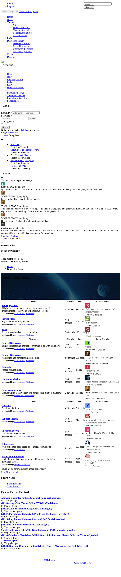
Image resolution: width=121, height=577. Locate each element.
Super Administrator (22, 464)
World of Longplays (28, 11)
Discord (10, 57)
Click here (24, 130)
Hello (87, 333)
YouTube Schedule (16, 95)
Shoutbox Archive (9, 236)
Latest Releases (20, 35)
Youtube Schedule (21, 30)
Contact (10, 54)
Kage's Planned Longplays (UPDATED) (102, 382)
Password (6, 115)
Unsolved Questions (22, 51)
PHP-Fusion (49, 560)
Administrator (19, 314)
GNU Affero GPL (82, 563)
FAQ (9, 38)
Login (10, 3)
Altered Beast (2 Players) (22, 160)
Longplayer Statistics (22, 33)
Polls (9, 82)
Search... (89, 7)
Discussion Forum (15, 41)
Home (10, 17)
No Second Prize (18, 166)
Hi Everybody (91, 323)
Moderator (30, 314)
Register (11, 6)
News (10, 19)
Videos (10, 22)
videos (88, 347)
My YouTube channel (94, 409)
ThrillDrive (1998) (93, 371)
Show (32, 119)
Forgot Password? (9, 132)
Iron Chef (14, 144)
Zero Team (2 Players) (20, 155)
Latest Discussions (21, 46)
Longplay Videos (15, 79)
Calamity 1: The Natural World (24, 150)
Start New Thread (9, 472)
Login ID (6, 112)
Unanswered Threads (23, 49)
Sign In (5, 127)
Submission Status (21, 27)
